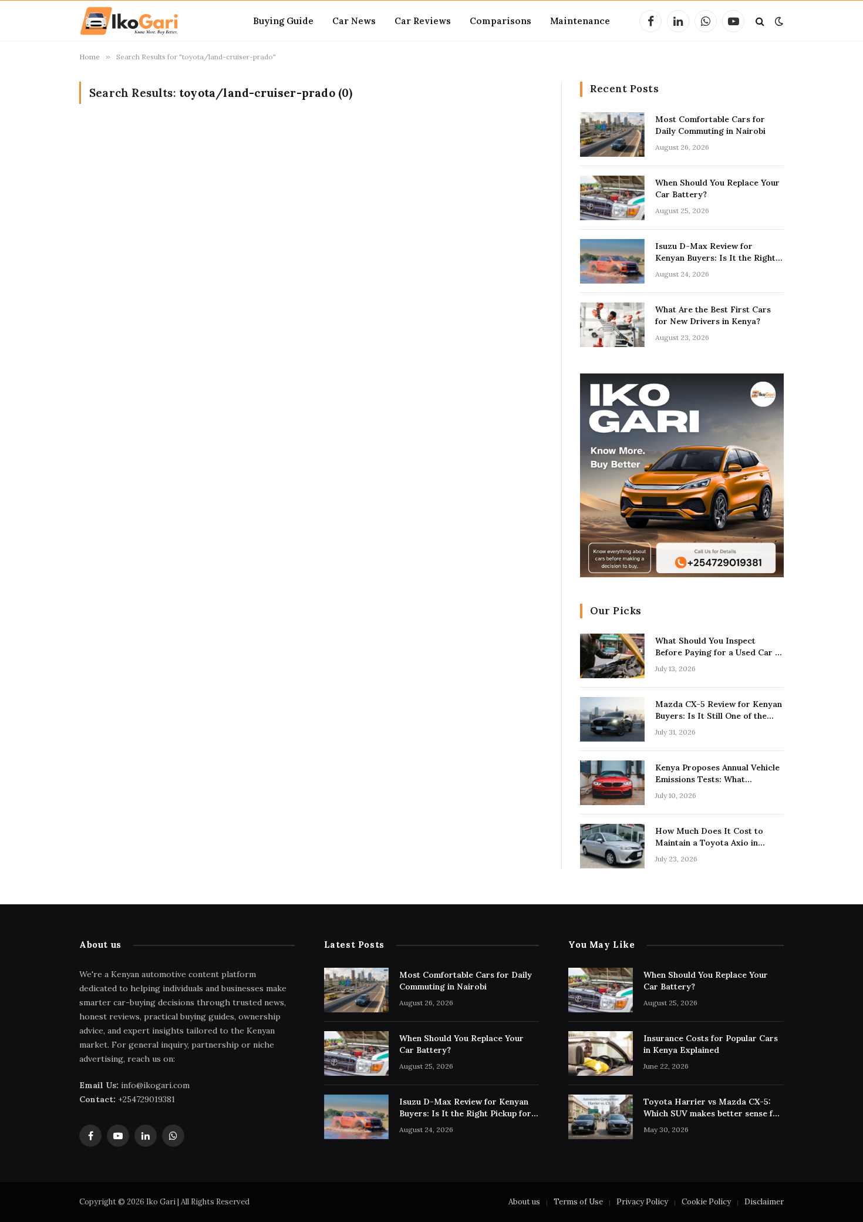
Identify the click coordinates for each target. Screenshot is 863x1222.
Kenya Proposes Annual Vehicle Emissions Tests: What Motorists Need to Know (717, 773)
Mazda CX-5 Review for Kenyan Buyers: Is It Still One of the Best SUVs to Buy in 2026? (718, 710)
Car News (354, 20)
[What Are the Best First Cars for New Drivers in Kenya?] (612, 324)
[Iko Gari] (129, 21)
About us (524, 1202)
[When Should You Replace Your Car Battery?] (612, 198)
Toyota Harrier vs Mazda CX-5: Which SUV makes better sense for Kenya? (712, 1107)
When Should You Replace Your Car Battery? (717, 188)
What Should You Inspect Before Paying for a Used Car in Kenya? (718, 646)
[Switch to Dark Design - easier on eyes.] (778, 21)
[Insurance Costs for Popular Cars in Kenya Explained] (600, 1053)
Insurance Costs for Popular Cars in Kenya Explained (710, 1044)
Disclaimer (764, 1202)
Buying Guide (283, 20)
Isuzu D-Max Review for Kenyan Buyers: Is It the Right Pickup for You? (715, 252)
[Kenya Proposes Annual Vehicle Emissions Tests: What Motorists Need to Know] (612, 782)
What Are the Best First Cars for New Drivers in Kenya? (713, 315)
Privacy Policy (642, 1202)
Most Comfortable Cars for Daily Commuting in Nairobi (710, 125)
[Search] (760, 21)
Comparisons (500, 20)
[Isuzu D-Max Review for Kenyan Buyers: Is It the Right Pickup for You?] (612, 261)
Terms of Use (578, 1202)
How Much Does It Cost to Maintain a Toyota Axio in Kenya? (709, 837)
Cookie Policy (706, 1202)
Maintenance (580, 20)
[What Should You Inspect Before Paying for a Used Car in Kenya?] (612, 656)
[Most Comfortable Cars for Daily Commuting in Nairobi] (612, 134)
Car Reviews (423, 20)
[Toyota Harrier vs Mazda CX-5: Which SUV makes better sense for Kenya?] (600, 1117)
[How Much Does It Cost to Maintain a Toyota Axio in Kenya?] (612, 846)
